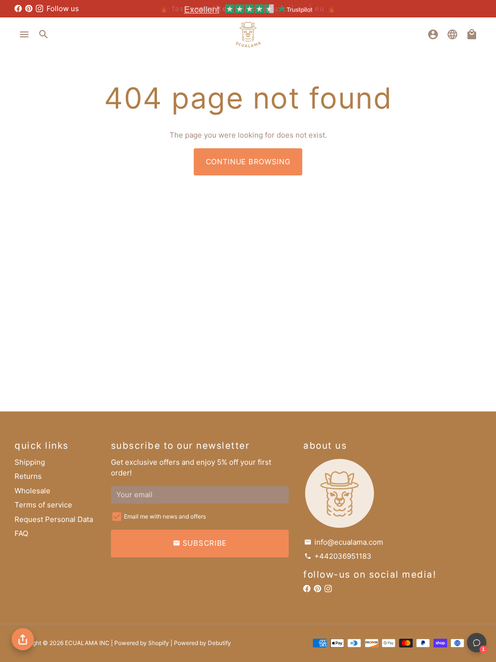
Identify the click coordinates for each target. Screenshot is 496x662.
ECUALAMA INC (87, 642)
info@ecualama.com (343, 542)
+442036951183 (338, 556)
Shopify (158, 642)
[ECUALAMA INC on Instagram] (39, 8)
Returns (28, 476)
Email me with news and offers (165, 516)
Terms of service (43, 504)
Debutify (219, 642)
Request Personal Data (54, 519)
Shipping (30, 462)
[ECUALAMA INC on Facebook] (18, 8)
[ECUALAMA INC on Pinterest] (28, 8)
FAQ (21, 533)
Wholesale (32, 490)
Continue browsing (248, 161)
